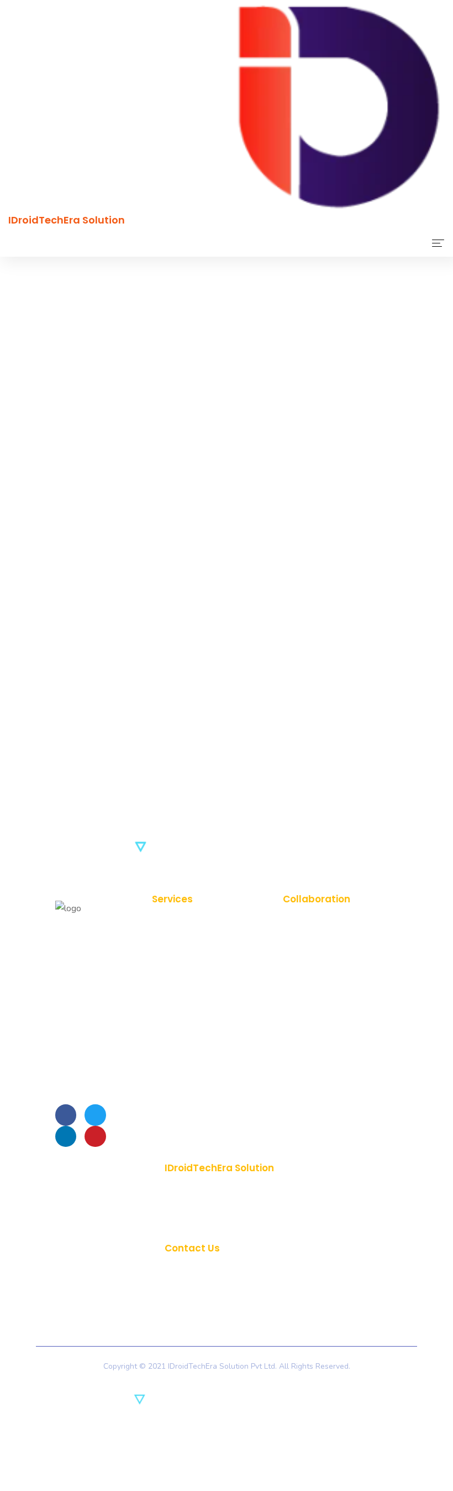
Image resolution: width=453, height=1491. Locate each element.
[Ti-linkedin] (65, 1136)
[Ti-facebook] (65, 1114)
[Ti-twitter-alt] (95, 1114)
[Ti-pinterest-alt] (95, 1136)
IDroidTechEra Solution (66, 220)
